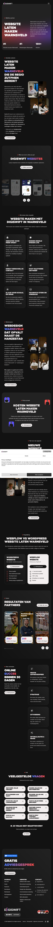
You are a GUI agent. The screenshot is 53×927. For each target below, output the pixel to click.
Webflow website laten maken (25, 900)
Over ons (6, 881)
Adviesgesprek (8, 894)
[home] (7, 3)
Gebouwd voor (13, 129)
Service (24, 921)
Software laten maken (25, 881)
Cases (5, 884)
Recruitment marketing (25, 884)
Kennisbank (7, 889)
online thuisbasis (32, 491)
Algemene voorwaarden (38, 921)
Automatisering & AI (24, 886)
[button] (48, 3)
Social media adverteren (25, 894)
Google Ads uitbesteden (25, 889)
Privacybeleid (29, 921)
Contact (6, 897)
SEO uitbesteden (24, 897)
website (16, 102)
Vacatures (6, 886)
